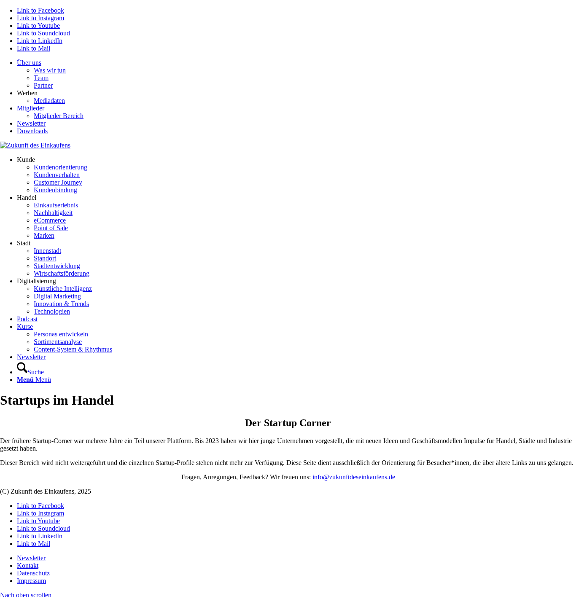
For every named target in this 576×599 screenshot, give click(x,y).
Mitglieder (30, 108)
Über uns (29, 62)
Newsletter (31, 123)
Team (41, 77)
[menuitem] (296, 74)
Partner (43, 85)
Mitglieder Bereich (58, 115)
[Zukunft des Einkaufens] (35, 145)
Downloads (32, 130)
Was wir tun (50, 70)
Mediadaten (49, 100)
